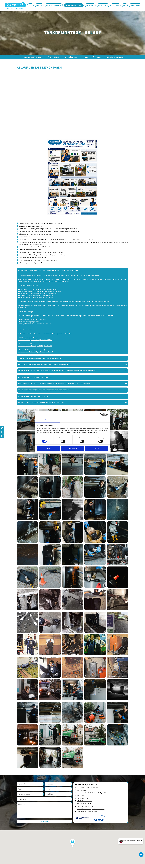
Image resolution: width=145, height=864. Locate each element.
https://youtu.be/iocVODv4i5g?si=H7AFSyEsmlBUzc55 (35, 346)
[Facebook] (2, 432)
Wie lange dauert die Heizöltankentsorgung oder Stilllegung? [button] (41, 403)
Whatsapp (97, 57)
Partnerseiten (103, 5)
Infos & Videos (135, 5)
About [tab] (98, 420)
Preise (86, 57)
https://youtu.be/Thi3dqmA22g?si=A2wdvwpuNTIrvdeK (35, 352)
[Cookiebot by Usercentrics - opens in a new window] (101, 414)
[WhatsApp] (2, 428)
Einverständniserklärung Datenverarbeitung (91, 809)
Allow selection (72, 448)
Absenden (44, 821)
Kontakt (39, 5)
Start (30, 5)
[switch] (63, 441)
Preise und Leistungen (53, 5)
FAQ (124, 5)
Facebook (80, 812)
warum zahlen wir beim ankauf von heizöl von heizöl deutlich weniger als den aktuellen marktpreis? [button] (56, 371)
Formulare (115, 5)
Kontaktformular (72, 57)
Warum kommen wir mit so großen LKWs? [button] (34, 396)
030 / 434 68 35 (54, 57)
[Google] (2, 436)
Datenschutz (89, 806)
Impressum (80, 806)
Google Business (92, 812)
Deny (48, 448)
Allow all (96, 448)
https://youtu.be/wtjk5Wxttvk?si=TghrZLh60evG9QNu (35, 340)
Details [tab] (72, 420)
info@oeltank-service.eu (116, 57)
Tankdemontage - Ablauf (74, 5)
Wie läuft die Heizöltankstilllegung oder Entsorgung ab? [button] (39, 358)
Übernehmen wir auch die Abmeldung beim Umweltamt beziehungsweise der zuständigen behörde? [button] (55, 384)
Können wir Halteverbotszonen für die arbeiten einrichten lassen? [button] (43, 390)
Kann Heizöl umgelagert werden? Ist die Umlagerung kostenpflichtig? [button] (44, 364)
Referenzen (90, 5)
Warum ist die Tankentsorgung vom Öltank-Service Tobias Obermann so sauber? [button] (48, 270)
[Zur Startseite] (15, 5)
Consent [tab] (47, 420)
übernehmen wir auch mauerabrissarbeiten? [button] (35, 377)
